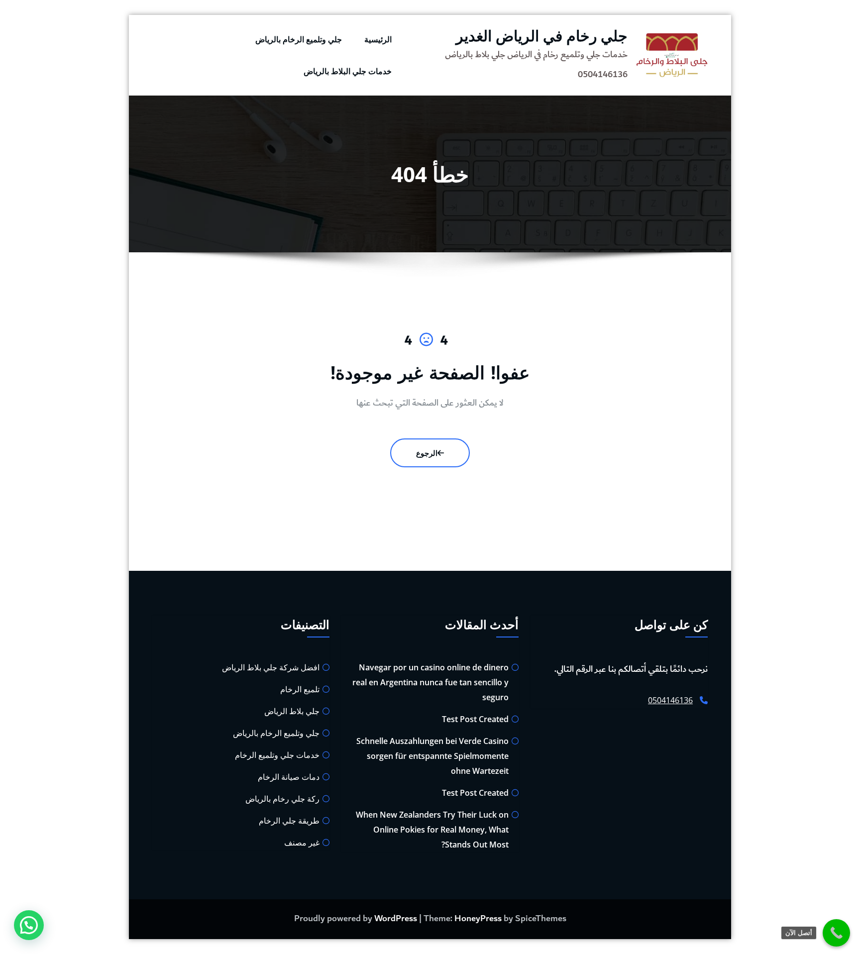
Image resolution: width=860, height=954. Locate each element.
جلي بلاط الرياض (292, 711)
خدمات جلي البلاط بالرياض (348, 71)
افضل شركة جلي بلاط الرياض (271, 667)
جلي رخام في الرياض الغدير (542, 35)
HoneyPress (478, 919)
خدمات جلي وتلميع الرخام (277, 754)
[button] (29, 925)
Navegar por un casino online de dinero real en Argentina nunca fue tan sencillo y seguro (430, 682)
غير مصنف (302, 842)
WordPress (395, 919)
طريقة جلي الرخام (289, 820)
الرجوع (426, 453)
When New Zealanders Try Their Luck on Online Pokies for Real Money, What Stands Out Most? (432, 829)
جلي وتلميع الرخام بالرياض (298, 39)
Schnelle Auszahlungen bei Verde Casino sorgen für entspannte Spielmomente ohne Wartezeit (432, 756)
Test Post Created (475, 719)
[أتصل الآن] (836, 933)
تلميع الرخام (300, 689)
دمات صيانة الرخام (289, 776)
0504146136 (670, 700)
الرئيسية (378, 39)
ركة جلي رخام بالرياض (282, 798)
